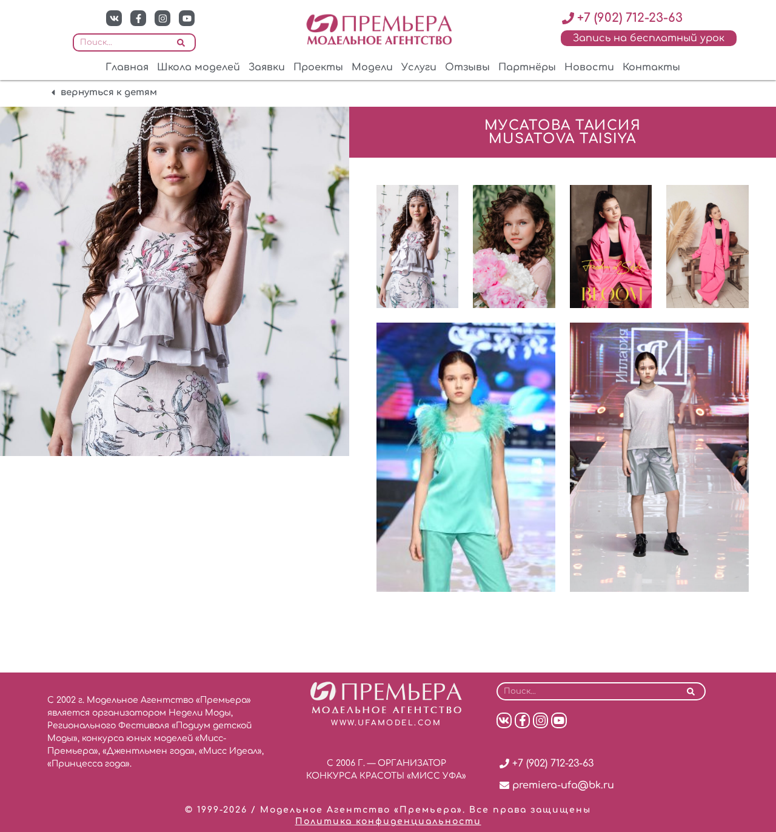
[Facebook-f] (138, 18)
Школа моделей (198, 67)
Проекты (318, 67)
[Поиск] (181, 42)
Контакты (651, 67)
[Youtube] (187, 18)
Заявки (267, 67)
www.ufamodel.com (386, 723)
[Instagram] (162, 18)
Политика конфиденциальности (388, 821)
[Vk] (114, 18)
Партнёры (527, 67)
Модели (372, 67)
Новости (589, 67)
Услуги (418, 67)
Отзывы (467, 67)
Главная (127, 67)
